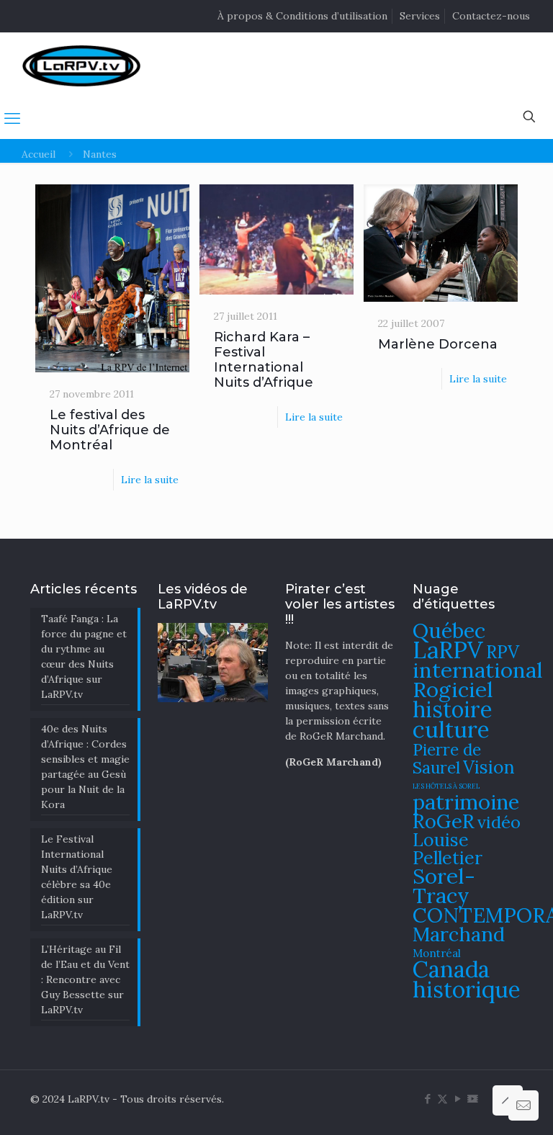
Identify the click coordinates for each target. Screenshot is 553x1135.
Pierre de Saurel (447, 758)
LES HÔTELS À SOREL (446, 786)
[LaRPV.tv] (81, 65)
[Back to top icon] (508, 1100)
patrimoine (466, 802)
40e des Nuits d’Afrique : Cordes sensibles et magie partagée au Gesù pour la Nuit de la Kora (85, 766)
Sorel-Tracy (444, 885)
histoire (453, 709)
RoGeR (444, 821)
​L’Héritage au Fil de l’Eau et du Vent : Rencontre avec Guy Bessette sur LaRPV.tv (85, 979)
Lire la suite (150, 479)
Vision (489, 767)
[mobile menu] (12, 118)
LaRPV (448, 650)
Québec (449, 630)
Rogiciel (453, 689)
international (478, 669)
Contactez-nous (491, 15)
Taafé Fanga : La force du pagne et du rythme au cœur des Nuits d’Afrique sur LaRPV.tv (84, 656)
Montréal (437, 953)
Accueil (38, 154)
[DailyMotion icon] (472, 1098)
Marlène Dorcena (438, 344)
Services (420, 15)
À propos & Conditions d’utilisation (302, 15)
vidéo (499, 822)
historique (467, 989)
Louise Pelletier (447, 848)
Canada (451, 969)
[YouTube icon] (457, 1098)
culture (451, 729)
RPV (502, 652)
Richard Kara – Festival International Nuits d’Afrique (263, 359)
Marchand (459, 934)
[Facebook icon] (427, 1098)
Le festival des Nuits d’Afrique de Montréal (110, 430)
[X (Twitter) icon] (442, 1098)
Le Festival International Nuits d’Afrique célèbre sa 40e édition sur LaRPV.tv (76, 877)
